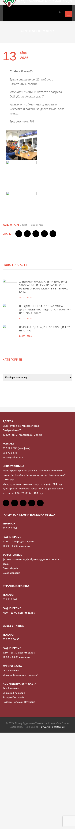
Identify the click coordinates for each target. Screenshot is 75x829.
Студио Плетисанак (53, 726)
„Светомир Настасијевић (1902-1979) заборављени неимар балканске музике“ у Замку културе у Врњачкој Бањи (43, 286)
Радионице (36, 224)
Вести (23, 224)
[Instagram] (31, 503)
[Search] (60, 12)
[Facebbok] (6, 503)
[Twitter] (14, 503)
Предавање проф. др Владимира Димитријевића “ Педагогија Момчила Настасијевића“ (45, 309)
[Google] (23, 503)
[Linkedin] (40, 503)
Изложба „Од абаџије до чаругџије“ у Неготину (44, 329)
